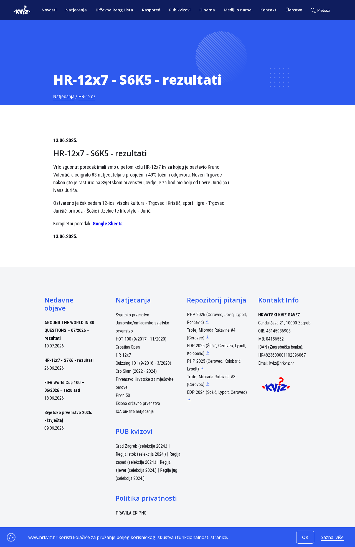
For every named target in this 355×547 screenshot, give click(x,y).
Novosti (49, 9)
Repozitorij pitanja (216, 299)
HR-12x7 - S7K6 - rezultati (68, 360)
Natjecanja (76, 9)
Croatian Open (128, 347)
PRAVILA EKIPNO (131, 513)
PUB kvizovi (134, 431)
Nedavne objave (58, 303)
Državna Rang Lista (114, 9)
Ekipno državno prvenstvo (138, 403)
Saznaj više (332, 537)
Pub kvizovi (180, 9)
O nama (207, 9)
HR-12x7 (86, 96)
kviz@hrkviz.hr (281, 363)
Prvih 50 (123, 395)
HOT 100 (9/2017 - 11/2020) (141, 339)
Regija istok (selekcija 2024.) (141, 454)
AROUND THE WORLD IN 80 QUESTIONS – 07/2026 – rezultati (69, 330)
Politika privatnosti (146, 498)
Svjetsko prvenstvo (132, 314)
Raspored (151, 9)
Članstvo (293, 9)
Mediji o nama (238, 9)
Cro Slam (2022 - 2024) (136, 371)
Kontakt (268, 9)
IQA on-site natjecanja (135, 411)
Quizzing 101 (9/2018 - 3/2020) (143, 363)
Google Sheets (108, 223)
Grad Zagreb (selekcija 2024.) (141, 446)
